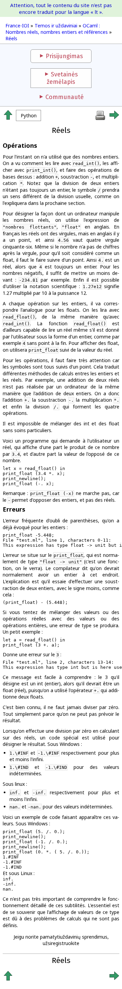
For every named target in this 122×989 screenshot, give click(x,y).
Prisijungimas (64, 56)
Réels (11, 38)
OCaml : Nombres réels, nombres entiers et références (56, 28)
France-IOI (17, 25)
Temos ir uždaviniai (56, 25)
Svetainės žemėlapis (62, 78)
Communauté (64, 97)
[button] (28, 115)
